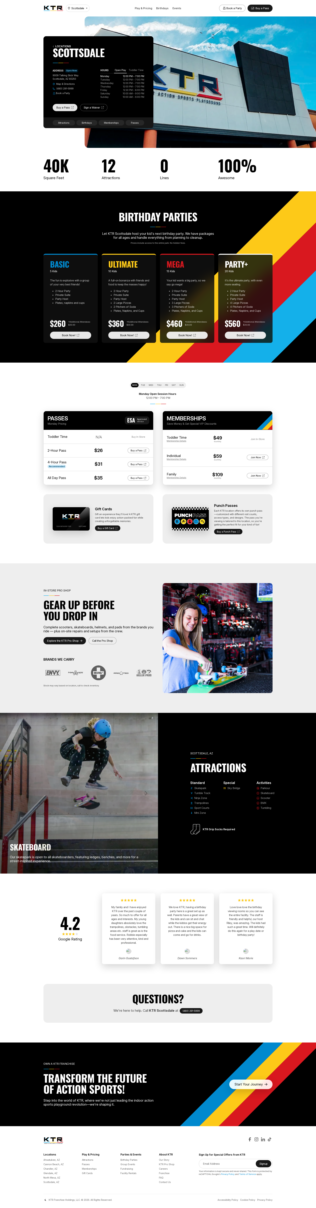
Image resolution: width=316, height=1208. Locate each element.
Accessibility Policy (228, 1199)
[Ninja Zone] (58, 869)
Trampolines (201, 803)
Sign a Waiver (95, 108)
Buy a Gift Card (106, 528)
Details (176, 441)
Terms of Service (247, 1174)
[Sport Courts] (70, 869)
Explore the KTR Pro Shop (63, 640)
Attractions (63, 122)
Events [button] (176, 8)
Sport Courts (201, 808)
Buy (138, 450)
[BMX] (105, 869)
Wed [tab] (151, 385)
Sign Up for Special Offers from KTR (222, 1154)
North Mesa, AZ (51, 1177)
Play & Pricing (143, 8)
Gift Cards (87, 1173)
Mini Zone (200, 812)
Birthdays (162, 8)
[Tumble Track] (52, 869)
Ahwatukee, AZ (51, 1159)
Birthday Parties (128, 1159)
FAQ (161, 1177)
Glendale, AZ (50, 1173)
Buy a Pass (66, 108)
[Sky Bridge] (81, 869)
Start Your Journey (249, 1084)
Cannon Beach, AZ (53, 1164)
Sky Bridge (233, 788)
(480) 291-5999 (65, 88)
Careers (163, 1168)
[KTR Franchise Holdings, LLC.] (53, 8)
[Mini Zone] (76, 869)
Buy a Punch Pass (226, 531)
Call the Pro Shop (102, 640)
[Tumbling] (111, 869)
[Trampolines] (64, 869)
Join (258, 457)
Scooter (265, 798)
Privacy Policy (228, 1174)
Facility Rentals (128, 1173)
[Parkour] (87, 869)
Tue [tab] (143, 385)
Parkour (265, 788)
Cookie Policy (247, 1199)
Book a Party (62, 93)
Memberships (111, 122)
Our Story (164, 1159)
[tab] (120, 70)
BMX (263, 803)
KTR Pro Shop (166, 1164)
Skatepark (200, 788)
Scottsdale (77, 8)
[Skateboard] (93, 869)
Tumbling (265, 808)
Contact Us (165, 1182)
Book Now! (76, 335)
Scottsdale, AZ (51, 1182)
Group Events (127, 1164)
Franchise (164, 1173)
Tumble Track (202, 793)
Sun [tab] (181, 385)
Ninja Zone (200, 798)
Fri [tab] (166, 385)
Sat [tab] (174, 385)
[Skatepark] (46, 869)
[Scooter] (99, 869)
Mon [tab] (134, 385)
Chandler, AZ (50, 1168)
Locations (63, 46)
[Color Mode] (45, 1200)
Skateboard (267, 793)
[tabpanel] (122, 86)
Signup (265, 1164)
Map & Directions (65, 83)
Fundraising (126, 1168)
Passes (135, 122)
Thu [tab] (159, 385)
